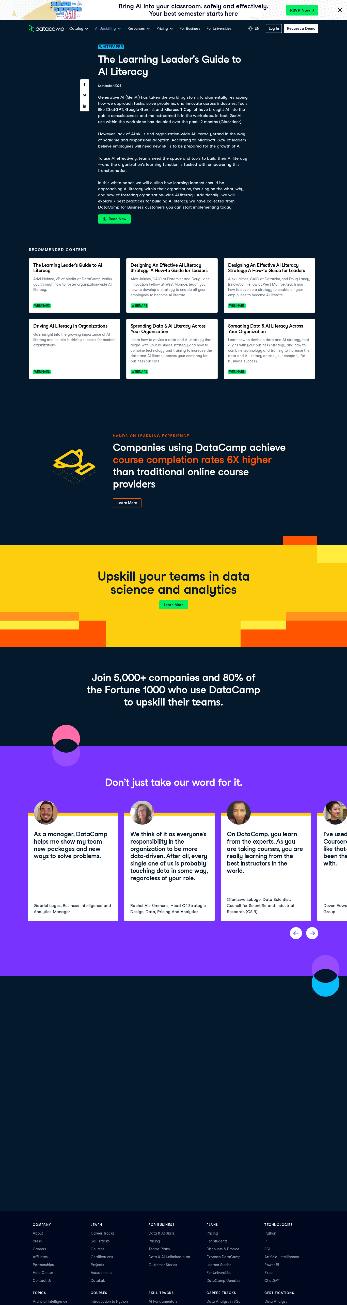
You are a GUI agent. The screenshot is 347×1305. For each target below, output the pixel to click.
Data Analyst (275, 1301)
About (38, 1233)
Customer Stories (163, 1265)
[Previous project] (296, 933)
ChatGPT (272, 1281)
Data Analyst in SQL (223, 1301)
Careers (39, 1249)
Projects (97, 1265)
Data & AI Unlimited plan (169, 1257)
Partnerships (43, 1265)
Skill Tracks (100, 1241)
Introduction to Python (109, 1301)
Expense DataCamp (224, 1257)
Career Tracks (103, 1233)
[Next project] (312, 933)
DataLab (98, 1281)
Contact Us (42, 1281)
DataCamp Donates (223, 1281)
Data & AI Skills (162, 1233)
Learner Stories (219, 1265)
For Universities (219, 28)
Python (270, 1233)
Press (37, 1241)
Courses (97, 1249)
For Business (190, 28)
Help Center (43, 1273)
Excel (269, 1273)
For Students (217, 1241)
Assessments (102, 1273)
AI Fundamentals (163, 1301)
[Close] (340, 10)
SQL (267, 1249)
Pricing (154, 1241)
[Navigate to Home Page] (46, 28)
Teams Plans (159, 1249)
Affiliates (40, 1257)
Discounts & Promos (223, 1249)
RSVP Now (300, 10)
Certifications (102, 1257)
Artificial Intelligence (281, 1257)
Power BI (271, 1265)
